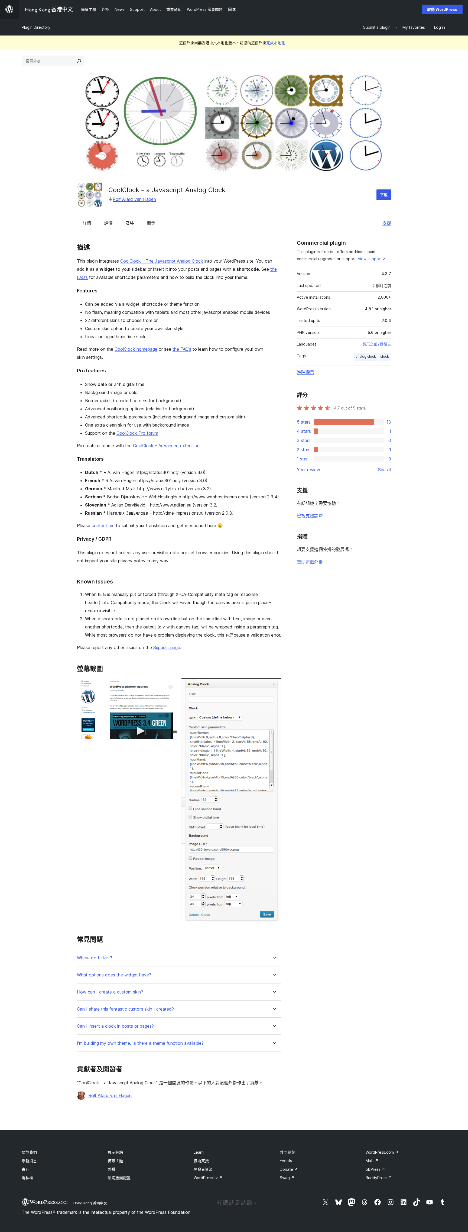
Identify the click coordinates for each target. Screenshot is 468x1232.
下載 (384, 194)
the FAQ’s (182, 349)
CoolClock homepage (136, 349)
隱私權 (27, 1177)
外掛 (111, 1169)
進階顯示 (305, 372)
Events (286, 1160)
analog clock (366, 356)
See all (384, 469)
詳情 (87, 223)
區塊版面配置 (119, 1177)
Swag (287, 1177)
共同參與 (287, 1152)
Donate (289, 1169)
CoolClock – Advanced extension (166, 445)
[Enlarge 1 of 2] (169, 685)
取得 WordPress (442, 9)
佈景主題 (115, 1160)
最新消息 (29, 1160)
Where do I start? (94, 957)
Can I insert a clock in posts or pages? (115, 1026)
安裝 (129, 223)
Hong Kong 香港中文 (90, 1203)
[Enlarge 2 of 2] (274, 685)
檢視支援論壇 (310, 515)
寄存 (25, 1169)
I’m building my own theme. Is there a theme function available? (140, 1043)
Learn (199, 1152)
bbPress (375, 1169)
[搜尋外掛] (79, 61)
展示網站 (115, 1152)
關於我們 (29, 1152)
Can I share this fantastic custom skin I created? (125, 1009)
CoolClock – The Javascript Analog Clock (161, 261)
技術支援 (201, 1160)
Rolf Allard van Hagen (134, 199)
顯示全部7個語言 (376, 344)
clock (384, 356)
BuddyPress (379, 1177)
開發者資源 (203, 1169)
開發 (151, 223)
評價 (108, 223)
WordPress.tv (208, 1177)
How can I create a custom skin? (110, 992)
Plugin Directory (36, 27)
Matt (372, 1160)
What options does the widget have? (114, 975)
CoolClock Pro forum (137, 433)
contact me (103, 525)
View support (370, 258)
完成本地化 (275, 42)
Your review (308, 469)
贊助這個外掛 (310, 562)
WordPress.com (382, 1152)
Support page (166, 647)
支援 (386, 223)
